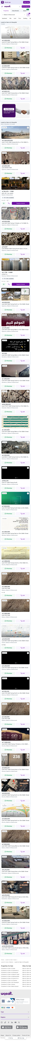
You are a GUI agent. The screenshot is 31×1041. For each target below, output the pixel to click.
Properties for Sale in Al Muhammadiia (10, 976)
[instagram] (2, 1022)
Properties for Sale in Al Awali (8, 968)
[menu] (2, 6)
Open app (26, 2)
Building (25, 18)
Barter (26, 10)
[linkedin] (12, 1022)
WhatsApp (9, 47)
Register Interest (21, 203)
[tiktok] (5, 1022)
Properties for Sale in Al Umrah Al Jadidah (10, 978)
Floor (20, 18)
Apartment (4, 18)
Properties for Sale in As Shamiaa (9, 980)
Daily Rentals (15, 10)
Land (15, 18)
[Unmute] (28, 757)
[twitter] (19, 1022)
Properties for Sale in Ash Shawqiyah (10, 982)
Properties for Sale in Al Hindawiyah (9, 972)
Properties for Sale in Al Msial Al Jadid (10, 974)
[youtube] (15, 1022)
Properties (6, 10)
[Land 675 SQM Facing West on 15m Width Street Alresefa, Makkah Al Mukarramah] (15, 38)
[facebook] (8, 1022)
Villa (10, 18)
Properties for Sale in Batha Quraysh (9, 986)
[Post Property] (20, 6)
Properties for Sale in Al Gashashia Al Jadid (10, 970)
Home (2, 959)
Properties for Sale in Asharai (8, 984)
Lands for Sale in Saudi (10, 959)
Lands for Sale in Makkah (7, 962)
